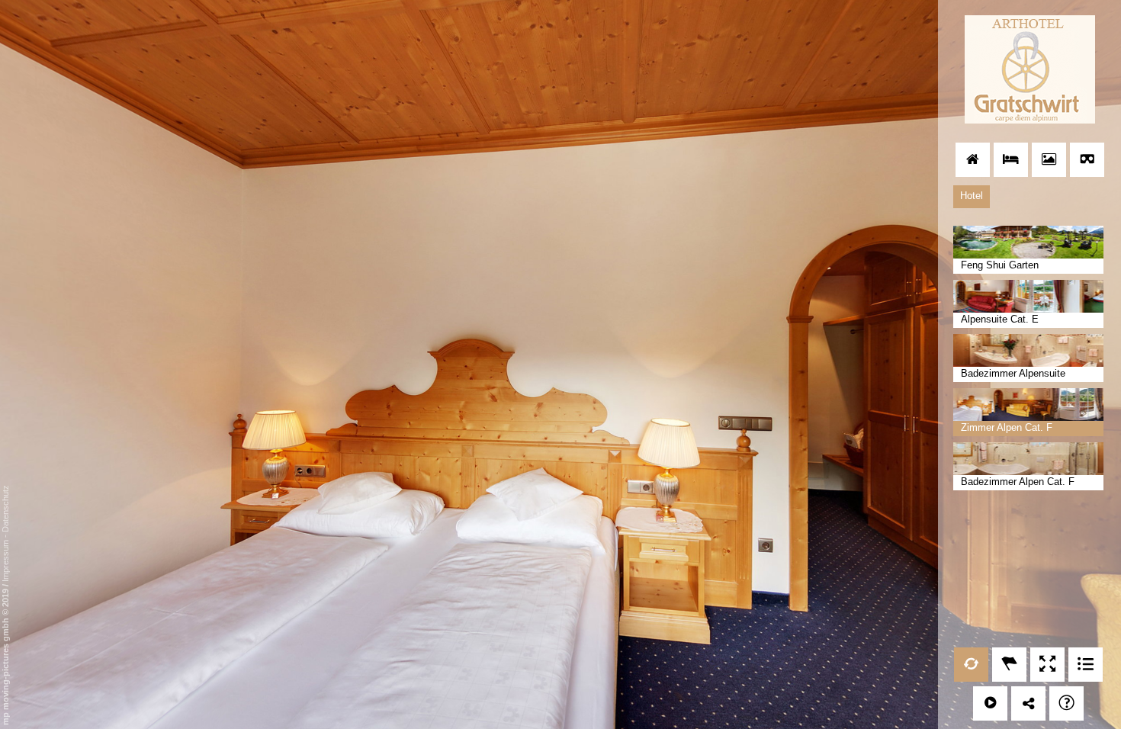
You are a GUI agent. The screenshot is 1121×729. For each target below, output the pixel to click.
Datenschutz (5, 508)
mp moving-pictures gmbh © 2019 (5, 655)
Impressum (5, 561)
